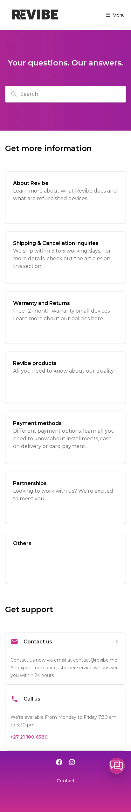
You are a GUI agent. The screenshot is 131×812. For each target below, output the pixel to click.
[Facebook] (59, 762)
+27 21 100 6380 (29, 737)
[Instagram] (72, 762)
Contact (66, 781)
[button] (117, 766)
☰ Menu (115, 14)
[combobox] (65, 94)
